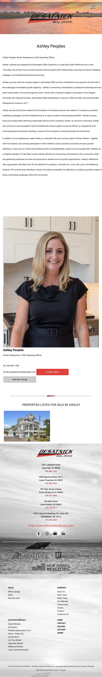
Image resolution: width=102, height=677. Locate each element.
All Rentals (12, 627)
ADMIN (60, 633)
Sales (10, 595)
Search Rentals (14, 624)
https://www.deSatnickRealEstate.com (51, 525)
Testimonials (62, 604)
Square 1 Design (59, 670)
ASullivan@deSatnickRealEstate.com (19, 372)
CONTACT (61, 623)
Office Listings (14, 592)
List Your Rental (14, 640)
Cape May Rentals (15, 643)
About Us (61, 592)
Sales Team (62, 595)
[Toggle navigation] (92, 6)
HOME (59, 620)
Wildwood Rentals (15, 646)
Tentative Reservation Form (19, 630)
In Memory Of (62, 614)
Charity (60, 608)
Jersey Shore (13, 637)
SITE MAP (61, 630)
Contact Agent (52, 372)
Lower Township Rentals (18, 650)
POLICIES (61, 626)
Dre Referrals (62, 601)
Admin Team (62, 598)
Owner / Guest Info (16, 634)
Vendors (60, 611)
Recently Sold (13, 598)
